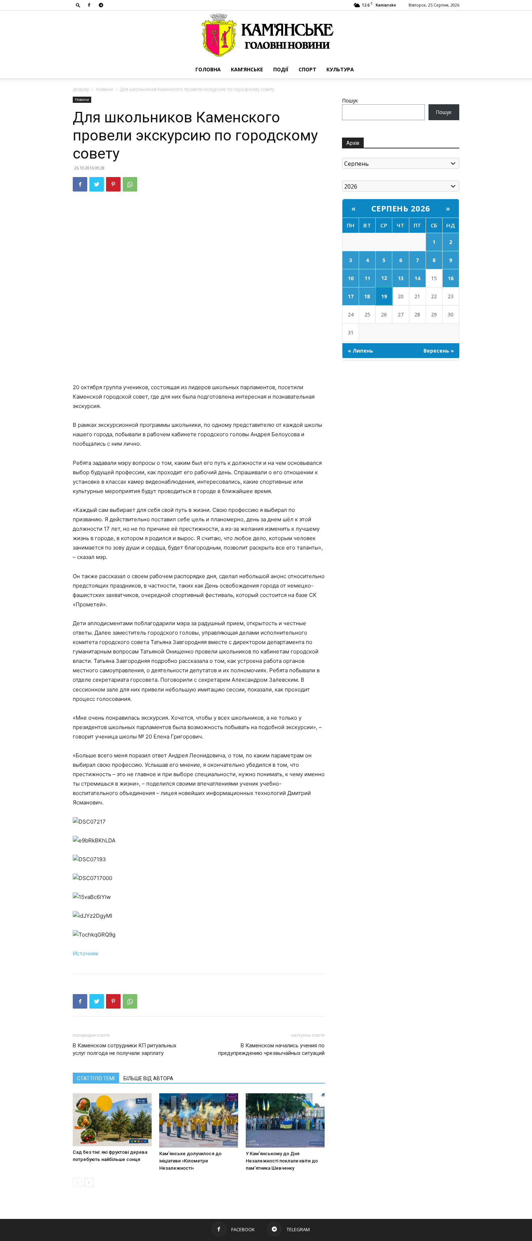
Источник (85, 953)
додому (81, 89)
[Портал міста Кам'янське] (266, 35)
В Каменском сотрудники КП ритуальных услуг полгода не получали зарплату (124, 1049)
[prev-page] (77, 1182)
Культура (340, 69)
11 (367, 278)
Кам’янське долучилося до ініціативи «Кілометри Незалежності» (190, 1161)
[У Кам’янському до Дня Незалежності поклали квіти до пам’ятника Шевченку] (285, 1120)
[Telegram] (101, 5)
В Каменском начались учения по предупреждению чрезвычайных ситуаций (271, 1049)
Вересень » (438, 350)
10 (351, 278)
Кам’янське (247, 69)
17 (351, 296)
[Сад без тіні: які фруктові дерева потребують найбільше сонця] (112, 1119)
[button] (78, 5)
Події (280, 69)
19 (384, 296)
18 (367, 296)
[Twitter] (96, 184)
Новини (104, 89)
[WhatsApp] (130, 184)
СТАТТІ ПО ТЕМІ (96, 1078)
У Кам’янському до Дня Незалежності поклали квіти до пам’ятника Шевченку (282, 1161)
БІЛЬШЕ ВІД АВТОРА (148, 1078)
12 (384, 277)
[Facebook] (89, 5)
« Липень (360, 350)
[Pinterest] (113, 184)
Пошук (350, 100)
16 (450, 278)
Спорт (307, 69)
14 (417, 278)
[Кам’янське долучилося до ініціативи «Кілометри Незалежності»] (198, 1120)
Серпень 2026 (400, 208)
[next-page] (88, 1182)
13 (401, 278)
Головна (208, 69)
